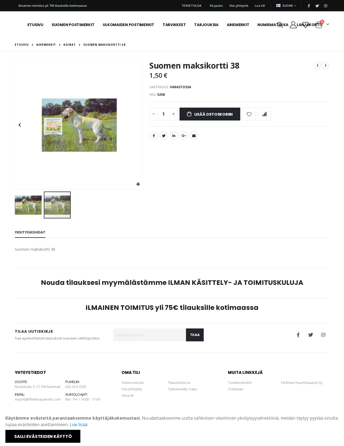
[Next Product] (325, 65)
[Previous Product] (317, 65)
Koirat (69, 44)
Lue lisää (78, 424)
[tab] (30, 232)
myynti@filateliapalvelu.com (38, 399)
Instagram (323, 335)
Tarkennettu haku (183, 389)
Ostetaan (235, 389)
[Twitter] (317, 5)
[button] (138, 184)
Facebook (153, 135)
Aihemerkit (46, 44)
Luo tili (260, 5)
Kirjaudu (216, 5)
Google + (184, 135)
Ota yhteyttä (238, 5)
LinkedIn (174, 135)
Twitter (163, 135)
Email (193, 135)
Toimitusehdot (240, 382)
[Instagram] (325, 5)
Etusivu (22, 45)
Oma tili (127, 395)
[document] (172, 429)
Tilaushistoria (179, 382)
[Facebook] (308, 5)
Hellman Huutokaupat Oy (301, 382)
